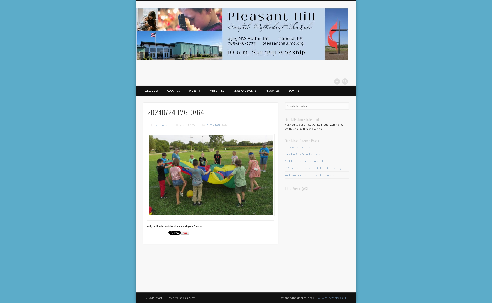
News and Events (244, 90)
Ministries (217, 90)
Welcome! (151, 90)
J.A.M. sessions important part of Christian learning (313, 168)
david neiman (162, 125)
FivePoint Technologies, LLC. (332, 298)
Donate (294, 90)
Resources (273, 90)
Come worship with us (297, 147)
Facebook (337, 81)
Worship (195, 90)
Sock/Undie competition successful (305, 161)
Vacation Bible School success (302, 154)
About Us (173, 90)
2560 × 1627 (213, 125)
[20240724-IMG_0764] (210, 175)
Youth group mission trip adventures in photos (311, 175)
